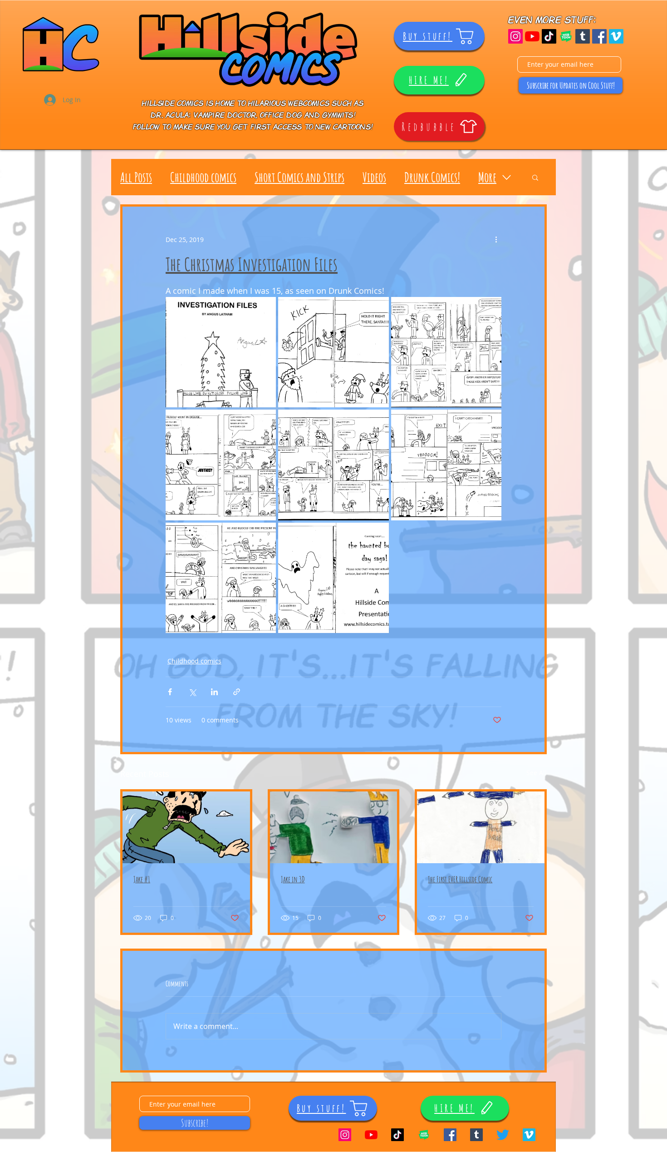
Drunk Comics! (432, 177)
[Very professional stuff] (616, 36)
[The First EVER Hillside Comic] (480, 827)
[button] (535, 177)
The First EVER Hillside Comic (460, 879)
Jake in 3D (293, 879)
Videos (374, 177)
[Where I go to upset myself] (502, 1134)
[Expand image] (221, 352)
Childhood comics (203, 177)
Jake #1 (141, 879)
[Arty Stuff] (515, 36)
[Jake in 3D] (333, 827)
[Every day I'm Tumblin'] (582, 36)
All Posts (136, 177)
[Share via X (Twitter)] (192, 691)
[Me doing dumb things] (549, 36)
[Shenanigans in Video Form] (532, 36)
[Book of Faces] (599, 36)
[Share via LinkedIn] (214, 691)
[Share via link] (236, 691)
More (487, 177)
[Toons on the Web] (566, 36)
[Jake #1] (186, 827)
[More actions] (495, 239)
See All (536, 772)
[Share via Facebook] (170, 691)
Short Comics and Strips (299, 177)
